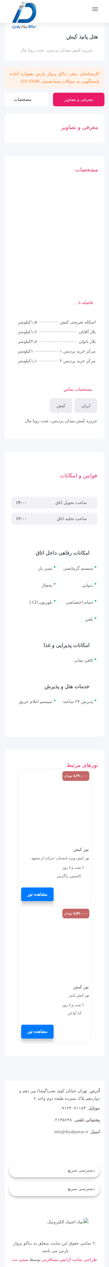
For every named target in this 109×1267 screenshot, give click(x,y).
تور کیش (81, 849)
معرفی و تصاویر (78, 99)
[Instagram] (86, 1150)
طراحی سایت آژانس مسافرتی (69, 1259)
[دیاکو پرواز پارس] (24, 17)
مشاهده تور (37, 894)
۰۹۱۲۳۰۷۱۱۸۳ (72, 1108)
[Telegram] (99, 1150)
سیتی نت (20, 1259)
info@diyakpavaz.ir (71, 1131)
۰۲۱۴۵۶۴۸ (62, 1120)
